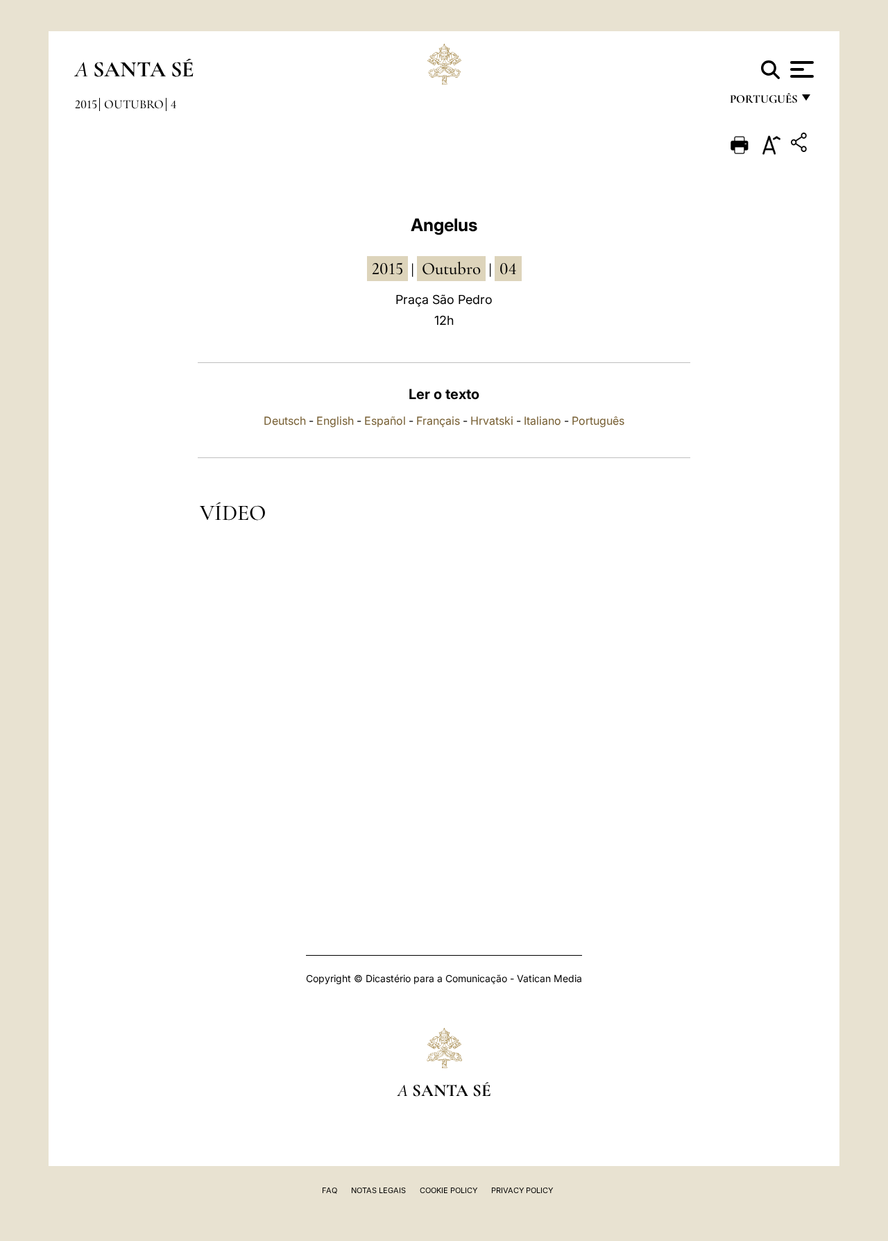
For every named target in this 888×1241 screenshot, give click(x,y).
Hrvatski (491, 421)
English (335, 421)
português (763, 102)
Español (385, 421)
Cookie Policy (448, 1190)
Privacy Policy (522, 1190)
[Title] (800, 145)
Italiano (542, 421)
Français (438, 421)
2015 (86, 104)
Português (598, 421)
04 (508, 268)
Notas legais (378, 1190)
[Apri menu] (800, 69)
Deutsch (285, 421)
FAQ (329, 1190)
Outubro (134, 104)
